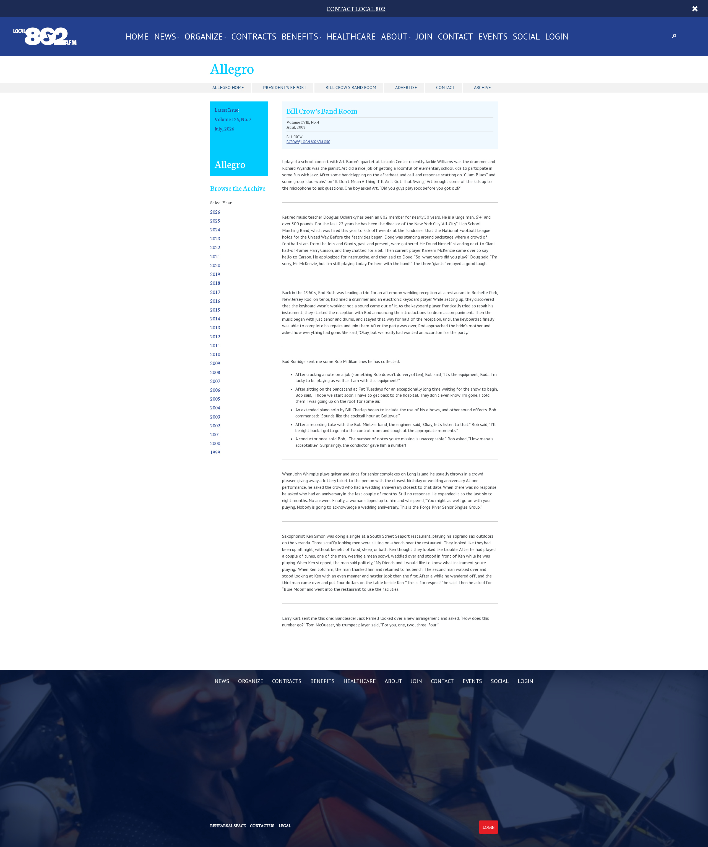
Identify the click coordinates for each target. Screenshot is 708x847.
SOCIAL (526, 36)
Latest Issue (226, 109)
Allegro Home (228, 87)
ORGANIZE (203, 36)
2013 (215, 327)
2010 (215, 354)
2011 (215, 345)
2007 (215, 380)
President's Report (284, 87)
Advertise (406, 87)
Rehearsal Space (228, 825)
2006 (215, 389)
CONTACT (455, 36)
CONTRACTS (253, 36)
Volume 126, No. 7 (233, 119)
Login (488, 827)
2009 (215, 362)
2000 (215, 443)
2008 (215, 371)
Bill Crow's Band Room (351, 87)
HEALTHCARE (351, 36)
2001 (215, 434)
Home (137, 36)
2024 (215, 229)
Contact (445, 87)
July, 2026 (224, 128)
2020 (215, 265)
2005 (215, 398)
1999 (215, 451)
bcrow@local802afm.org (308, 142)
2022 (215, 247)
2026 (215, 211)
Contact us (262, 825)
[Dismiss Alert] (695, 8)
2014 (215, 318)
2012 (215, 336)
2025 (215, 220)
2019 (215, 273)
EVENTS (492, 36)
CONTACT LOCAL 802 (356, 8)
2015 (215, 309)
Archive (482, 87)
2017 (215, 291)
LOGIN (556, 36)
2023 (215, 238)
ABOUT (394, 36)
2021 (215, 256)
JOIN (424, 36)
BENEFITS (300, 36)
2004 (215, 407)
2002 (215, 425)
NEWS (165, 36)
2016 (215, 300)
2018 (215, 282)
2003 (215, 416)
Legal (285, 825)
